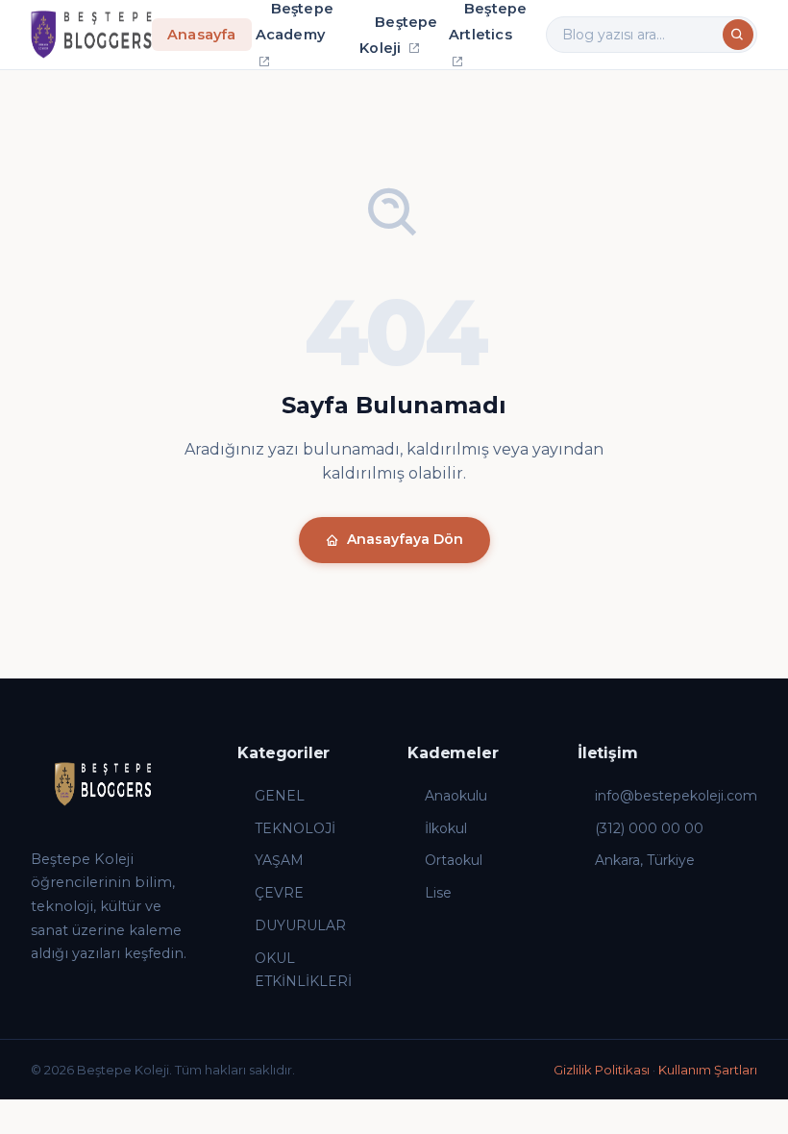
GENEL (280, 795)
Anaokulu (456, 795)
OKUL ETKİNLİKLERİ (303, 969)
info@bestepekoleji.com (676, 795)
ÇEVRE (279, 892)
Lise (438, 892)
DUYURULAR (300, 925)
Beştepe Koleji (398, 35)
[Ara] (738, 34)
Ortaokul (453, 860)
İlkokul (446, 828)
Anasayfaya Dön (405, 539)
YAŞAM (279, 860)
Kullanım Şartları (707, 1069)
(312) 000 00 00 (649, 828)
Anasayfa (201, 34)
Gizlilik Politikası (602, 1069)
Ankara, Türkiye (645, 860)
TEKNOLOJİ (295, 828)
